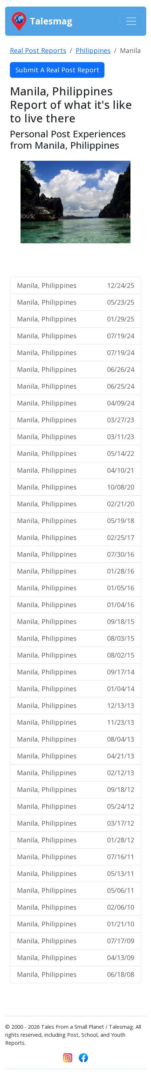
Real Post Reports (38, 50)
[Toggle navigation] (131, 21)
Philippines (93, 50)
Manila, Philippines (75, 285)
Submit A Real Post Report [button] (57, 69)
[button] (20, 215)
